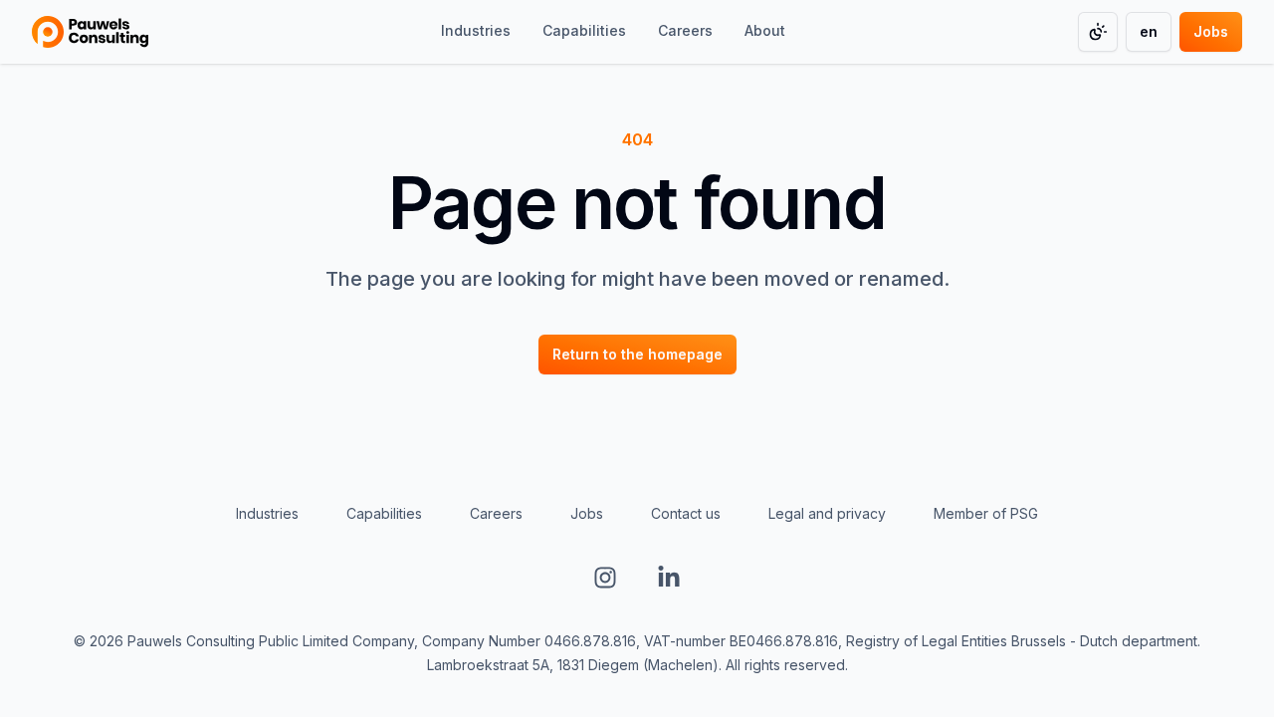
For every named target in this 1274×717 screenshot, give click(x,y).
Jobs (586, 513)
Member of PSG (986, 513)
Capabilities (384, 513)
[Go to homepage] (90, 32)
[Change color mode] (1098, 32)
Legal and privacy (827, 513)
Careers (496, 513)
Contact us (686, 513)
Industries (267, 513)
